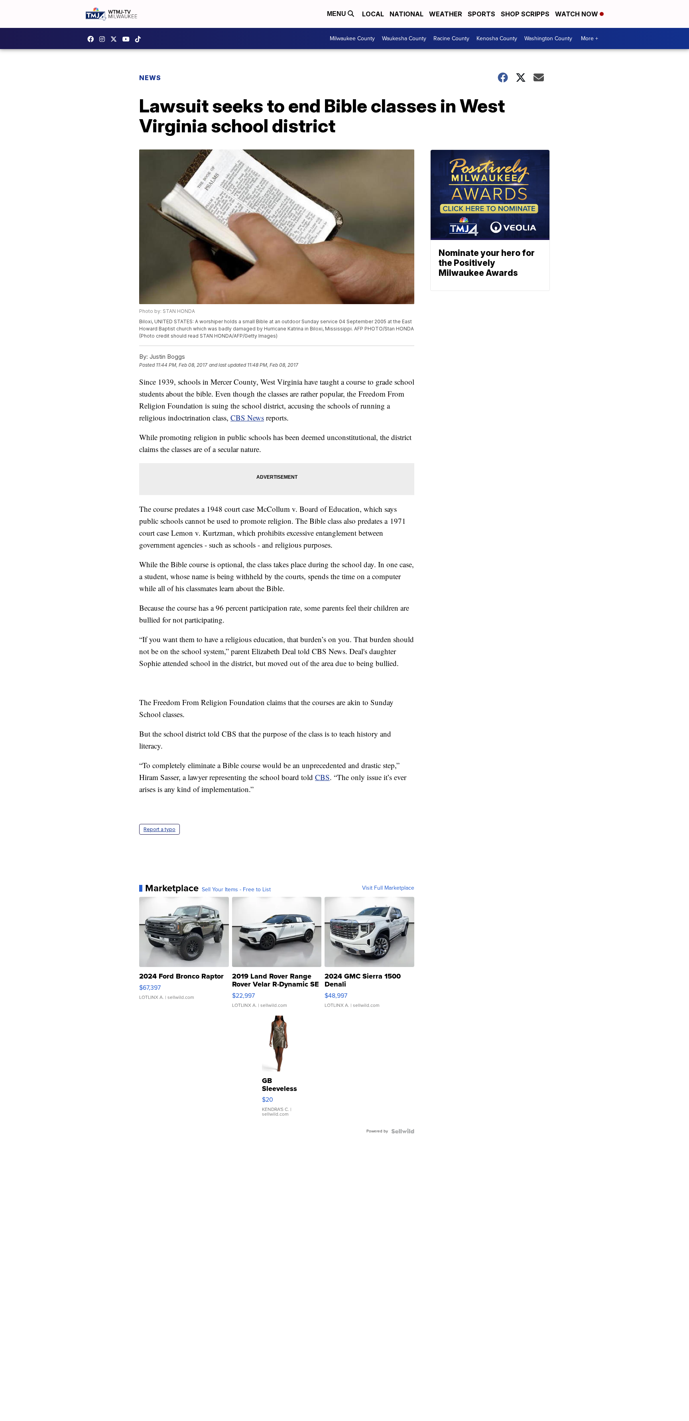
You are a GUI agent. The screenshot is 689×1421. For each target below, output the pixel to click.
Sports (481, 14)
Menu (337, 13)
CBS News (247, 418)
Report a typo (159, 829)
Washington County (548, 38)
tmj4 (92, 39)
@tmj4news (140, 39)
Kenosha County (496, 38)
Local (373, 14)
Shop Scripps (525, 14)
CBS (322, 777)
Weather (445, 14)
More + (589, 38)
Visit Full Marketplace (388, 888)
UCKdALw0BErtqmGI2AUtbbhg (128, 39)
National (406, 14)
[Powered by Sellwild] (402, 1131)
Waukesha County (404, 38)
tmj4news (104, 39)
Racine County (451, 38)
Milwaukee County (352, 38)
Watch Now (577, 14)
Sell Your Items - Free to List (236, 889)
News (150, 78)
